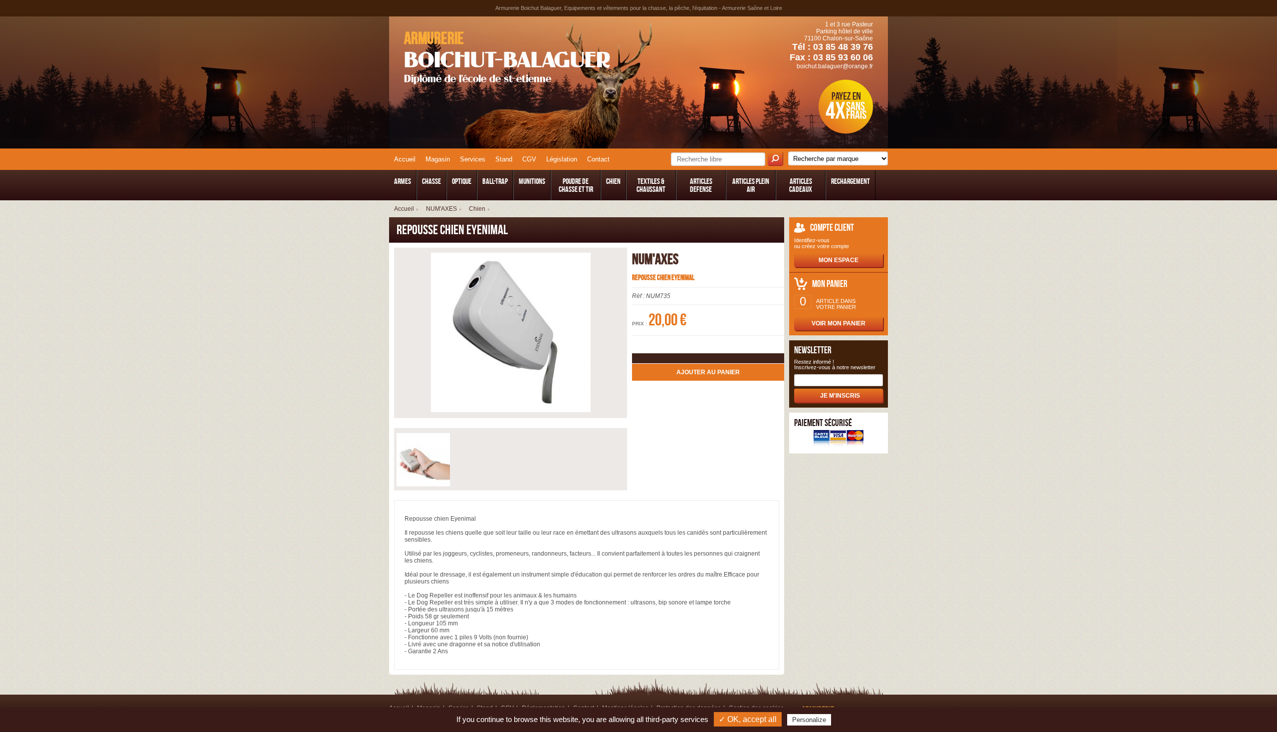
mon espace (838, 260)
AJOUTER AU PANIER (708, 372)
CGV (529, 159)
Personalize (809, 720)
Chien (477, 208)
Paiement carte (838, 439)
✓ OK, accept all (748, 719)
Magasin (438, 159)
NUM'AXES (441, 208)
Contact (598, 159)
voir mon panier (838, 323)
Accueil (405, 159)
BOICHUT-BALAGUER (507, 57)
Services (472, 159)
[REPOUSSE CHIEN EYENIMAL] (510, 333)
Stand (503, 159)
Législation (561, 159)
